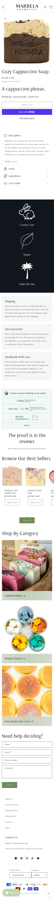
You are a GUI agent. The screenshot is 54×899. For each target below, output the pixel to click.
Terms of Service (11, 805)
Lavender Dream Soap (35, 491)
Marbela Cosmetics (24, 893)
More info (27, 425)
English (37, 875)
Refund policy (10, 816)
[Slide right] (32, 513)
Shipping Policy (11, 810)
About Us (8, 799)
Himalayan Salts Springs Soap (11, 491)
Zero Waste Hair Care (17, 721)
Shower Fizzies (13, 658)
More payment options (27, 118)
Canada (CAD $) (18, 875)
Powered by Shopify (34, 893)
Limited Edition (13, 595)
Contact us (9, 822)
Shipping (4, 81)
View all (27, 520)
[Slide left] (21, 513)
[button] (3, 7)
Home (7, 828)
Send (9, 785)
